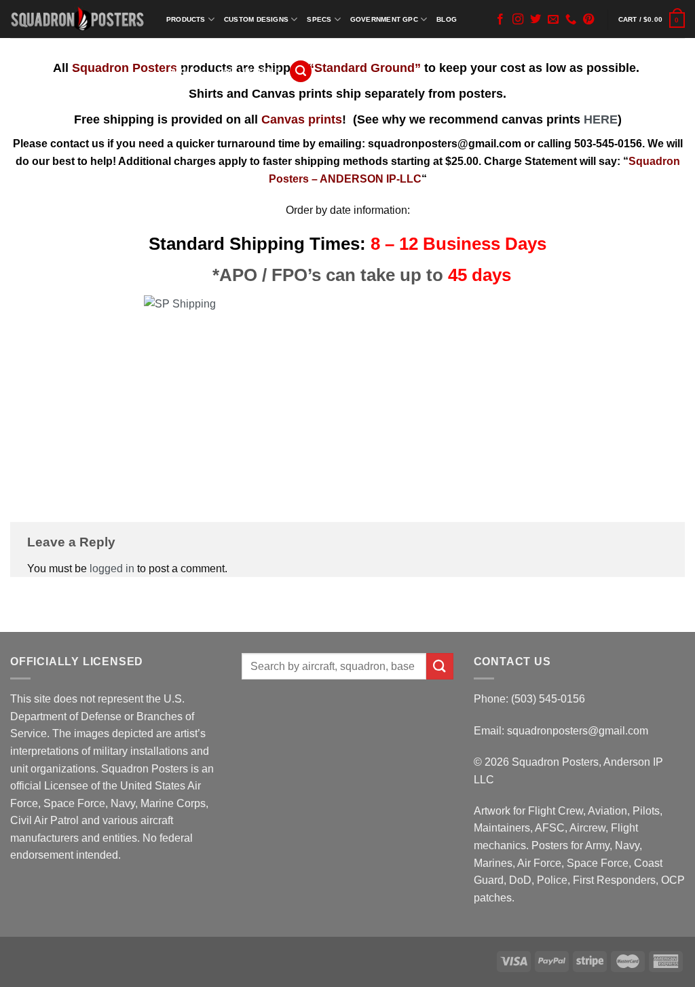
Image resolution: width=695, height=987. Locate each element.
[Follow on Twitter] (535, 20)
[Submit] (439, 666)
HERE (601, 119)
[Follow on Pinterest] (588, 20)
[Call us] (570, 20)
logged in (112, 568)
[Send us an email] (553, 20)
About (183, 71)
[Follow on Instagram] (517, 20)
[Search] (301, 71)
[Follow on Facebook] (500, 20)
